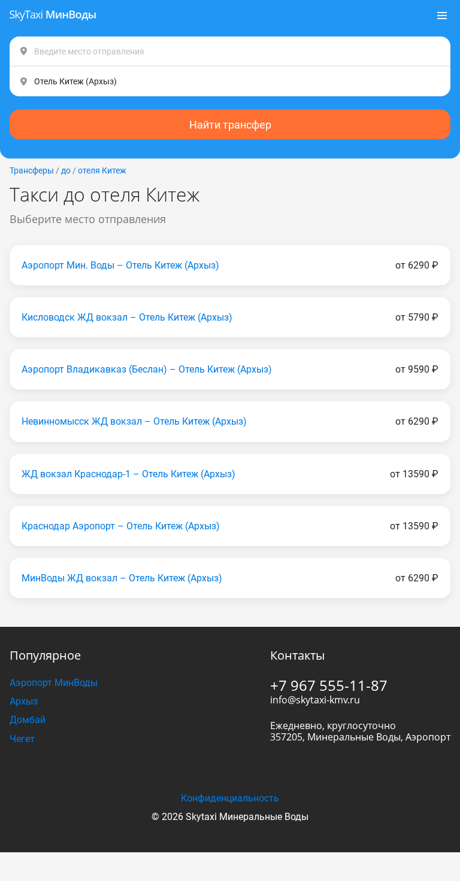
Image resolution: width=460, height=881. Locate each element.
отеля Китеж (102, 170)
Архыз (24, 701)
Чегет (22, 739)
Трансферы (32, 170)
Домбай (28, 719)
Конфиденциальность (230, 798)
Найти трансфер (230, 124)
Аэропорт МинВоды (54, 682)
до (66, 170)
